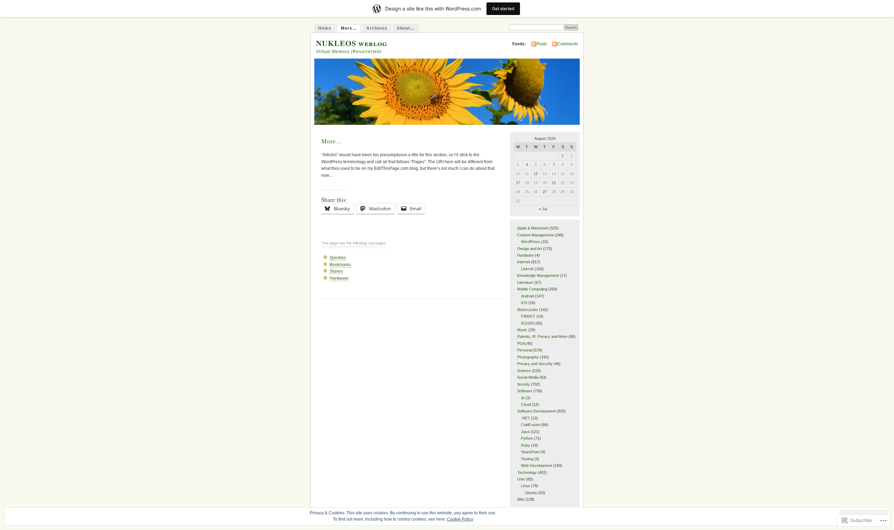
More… (349, 28)
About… (406, 28)
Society (523, 384)
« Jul (543, 209)
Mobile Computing (532, 289)
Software (524, 391)
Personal (524, 350)
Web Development (536, 465)
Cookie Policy (460, 519)
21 (554, 183)
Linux (525, 486)
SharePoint (530, 452)
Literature (525, 282)
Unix (521, 479)
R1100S (527, 323)
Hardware (339, 278)
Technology (527, 472)
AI (523, 398)
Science (524, 371)
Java (525, 432)
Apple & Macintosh (533, 228)
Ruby (525, 445)
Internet (523, 262)
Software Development (536, 411)
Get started (503, 8)
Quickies (338, 257)
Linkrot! (527, 269)
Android (527, 296)
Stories (336, 271)
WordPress (530, 242)
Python (527, 438)
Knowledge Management (538, 275)
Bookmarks (340, 264)
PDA (521, 343)
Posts (541, 43)
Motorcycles (527, 310)
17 (518, 183)
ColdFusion (530, 425)
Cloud (526, 404)
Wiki (520, 499)
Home (324, 28)
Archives (376, 28)
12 (536, 174)
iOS (524, 303)
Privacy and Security (534, 364)
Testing (527, 459)
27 (545, 192)
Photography (528, 357)
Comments (567, 43)
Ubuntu (531, 493)
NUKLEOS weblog (351, 43)
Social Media (527, 377)
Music (522, 330)
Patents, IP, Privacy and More (542, 336)
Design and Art (529, 249)
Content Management (535, 235)
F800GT (528, 316)
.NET (525, 418)
